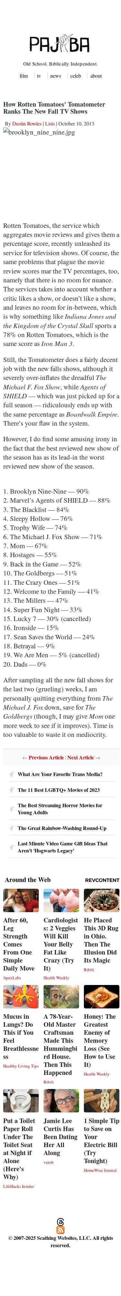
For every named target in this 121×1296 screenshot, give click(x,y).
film (24, 76)
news (55, 76)
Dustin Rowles (27, 123)
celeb (75, 76)
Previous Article (46, 757)
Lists (50, 123)
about (96, 76)
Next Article (80, 757)
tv (39, 76)
